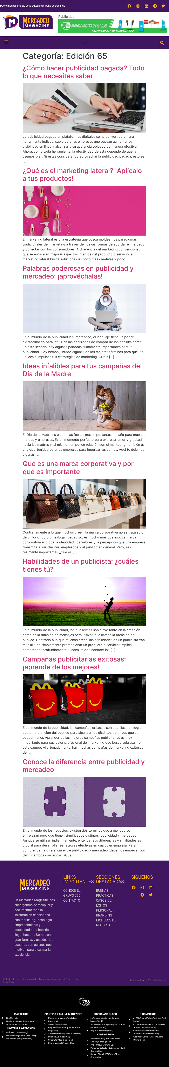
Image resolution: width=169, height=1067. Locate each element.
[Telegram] (154, 6)
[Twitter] (163, 6)
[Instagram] (138, 6)
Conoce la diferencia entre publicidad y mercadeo (84, 766)
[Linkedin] (146, 6)
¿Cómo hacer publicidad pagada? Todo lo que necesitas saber (83, 72)
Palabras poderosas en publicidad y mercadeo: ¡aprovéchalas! (78, 272)
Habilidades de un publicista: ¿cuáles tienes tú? (80, 565)
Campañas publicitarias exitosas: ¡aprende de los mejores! (74, 663)
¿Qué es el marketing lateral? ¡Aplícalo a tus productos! (82, 175)
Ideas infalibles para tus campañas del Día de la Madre (82, 370)
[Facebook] (129, 6)
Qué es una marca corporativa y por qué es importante (78, 467)
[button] (6, 41)
